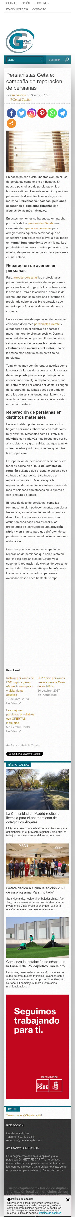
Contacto (39, 9)
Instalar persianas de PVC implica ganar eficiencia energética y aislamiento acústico (20, 686)
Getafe (11, 3)
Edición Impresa (17, 9)
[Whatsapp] (52, 113)
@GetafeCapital (20, 99)
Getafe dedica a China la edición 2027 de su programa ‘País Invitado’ (35, 890)
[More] (11, 123)
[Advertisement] (37, 20)
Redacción (19, 95)
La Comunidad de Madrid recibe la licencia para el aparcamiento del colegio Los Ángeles (32, 818)
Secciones (41, 3)
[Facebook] (11, 113)
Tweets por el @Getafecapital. (24, 1115)
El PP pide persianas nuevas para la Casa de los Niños (51, 682)
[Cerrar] (68, 1200)
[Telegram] (62, 113)
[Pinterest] (42, 113)
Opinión (25, 3)
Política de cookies (50, 1213)
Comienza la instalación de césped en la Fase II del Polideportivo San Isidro (35, 964)
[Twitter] (21, 113)
